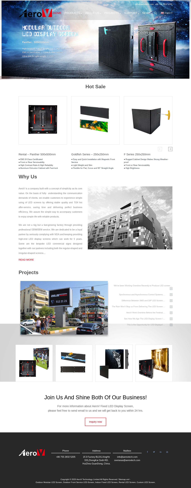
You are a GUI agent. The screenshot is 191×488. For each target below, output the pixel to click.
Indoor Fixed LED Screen (106, 482)
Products (72, 13)
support (130, 13)
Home (57, 13)
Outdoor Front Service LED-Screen (78, 482)
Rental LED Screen (127, 482)
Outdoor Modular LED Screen (49, 482)
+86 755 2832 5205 (163, 4)
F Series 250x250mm (137, 154)
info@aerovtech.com (144, 4)
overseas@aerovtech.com (127, 460)
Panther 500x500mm (155, 353)
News (146, 13)
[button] (160, 149)
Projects (111, 13)
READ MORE (26, 259)
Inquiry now (95, 421)
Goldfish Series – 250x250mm (90, 154)
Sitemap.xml (123, 479)
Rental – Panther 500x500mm (37, 154)
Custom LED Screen (146, 482)
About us (92, 13)
